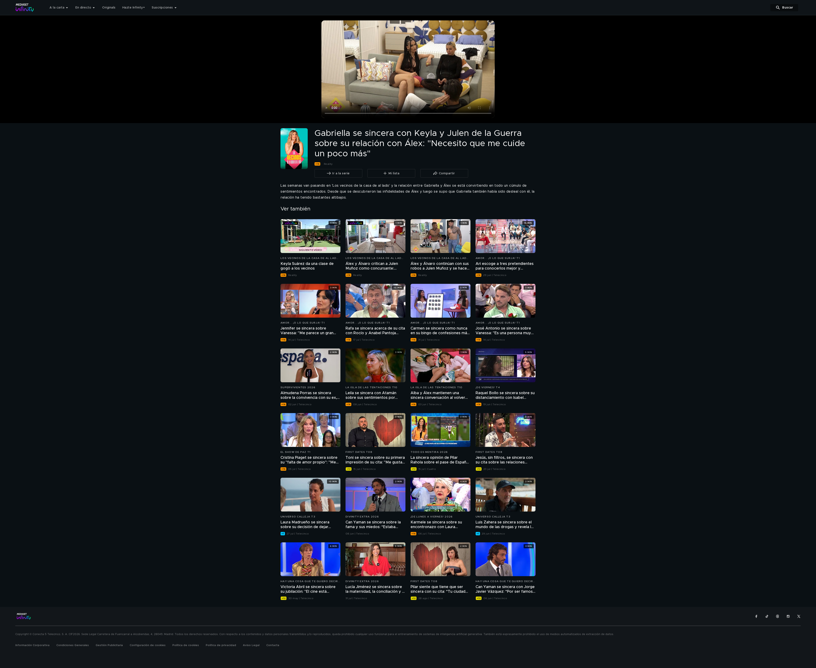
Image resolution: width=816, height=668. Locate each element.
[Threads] (777, 616)
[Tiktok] (767, 616)
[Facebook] (756, 616)
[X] (799, 616)
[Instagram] (788, 616)
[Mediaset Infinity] (24, 7)
